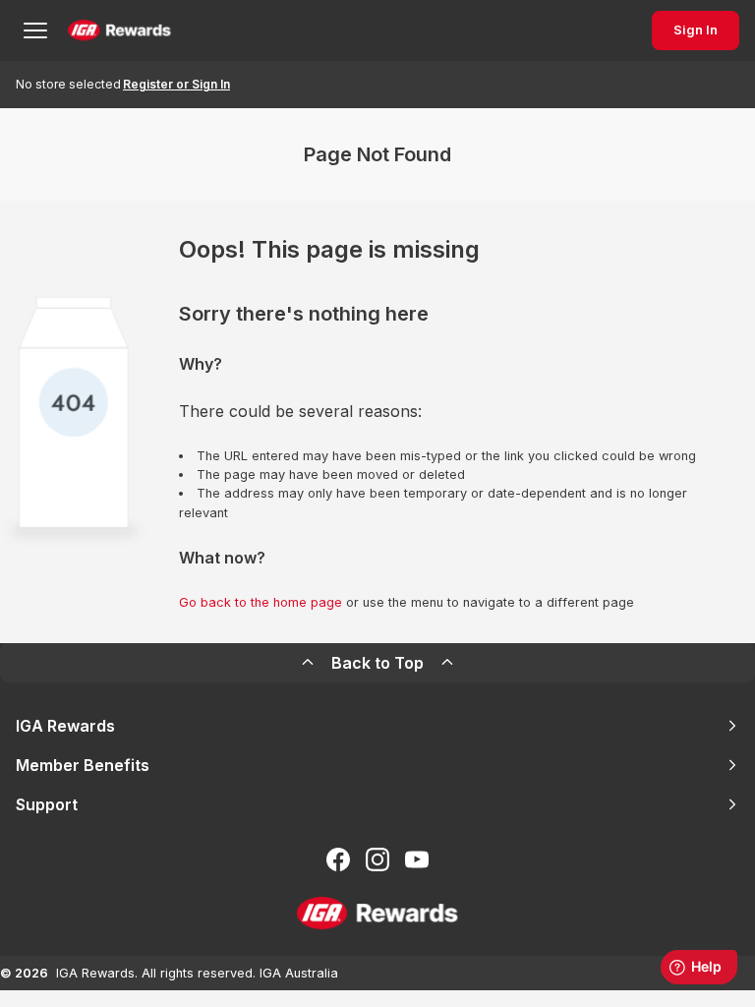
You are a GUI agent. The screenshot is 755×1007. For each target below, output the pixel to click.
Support (47, 804)
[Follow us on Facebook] (338, 859)
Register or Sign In (176, 84)
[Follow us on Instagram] (377, 859)
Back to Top (377, 663)
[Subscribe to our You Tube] (417, 859)
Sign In (695, 30)
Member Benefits (82, 765)
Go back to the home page (260, 602)
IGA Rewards (65, 726)
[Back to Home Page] (119, 30)
